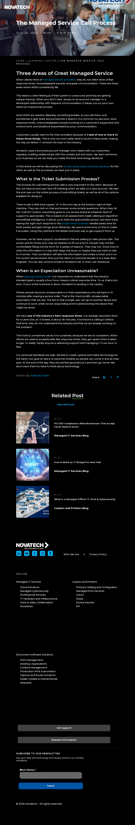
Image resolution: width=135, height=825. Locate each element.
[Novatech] (32, 545)
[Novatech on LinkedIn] (18, 553)
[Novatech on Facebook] (50, 553)
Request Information (64, 739)
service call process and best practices (86, 166)
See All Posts (65, 404)
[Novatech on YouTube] (26, 553)
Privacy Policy (98, 554)
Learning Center (42, 60)
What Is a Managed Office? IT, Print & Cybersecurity (84, 499)
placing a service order (37, 276)
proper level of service (75, 223)
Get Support (64, 727)
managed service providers (59, 79)
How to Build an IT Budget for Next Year (77, 462)
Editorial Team (40, 375)
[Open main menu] (124, 7)
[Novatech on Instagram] (42, 553)
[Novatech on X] (34, 553)
